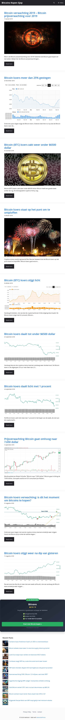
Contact (39, 712)
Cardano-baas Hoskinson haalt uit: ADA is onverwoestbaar (28, 642)
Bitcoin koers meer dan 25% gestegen (27, 78)
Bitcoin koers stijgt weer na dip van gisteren (31, 553)
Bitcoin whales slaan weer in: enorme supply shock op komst (29, 648)
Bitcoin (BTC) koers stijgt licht (22, 280)
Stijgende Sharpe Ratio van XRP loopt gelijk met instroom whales (30, 700)
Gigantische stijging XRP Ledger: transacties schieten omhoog (29, 681)
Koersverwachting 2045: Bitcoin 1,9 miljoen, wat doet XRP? (28, 674)
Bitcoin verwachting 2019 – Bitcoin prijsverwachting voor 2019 (25, 14)
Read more (9, 64)
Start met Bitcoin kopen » (32, 624)
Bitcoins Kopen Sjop (12, 2)
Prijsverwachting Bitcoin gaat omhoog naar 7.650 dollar (30, 440)
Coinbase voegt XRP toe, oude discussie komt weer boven (28, 661)
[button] (54, 3)
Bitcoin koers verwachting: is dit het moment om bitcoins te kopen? (31, 499)
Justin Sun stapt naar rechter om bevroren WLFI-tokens (27, 655)
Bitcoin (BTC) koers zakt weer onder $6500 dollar (30, 146)
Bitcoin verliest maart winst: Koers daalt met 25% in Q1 (27, 694)
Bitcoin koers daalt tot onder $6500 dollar (29, 334)
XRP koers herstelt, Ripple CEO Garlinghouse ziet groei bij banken (30, 668)
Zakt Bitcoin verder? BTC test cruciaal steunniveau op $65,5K (29, 687)
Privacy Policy (27, 712)
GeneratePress (41, 717)
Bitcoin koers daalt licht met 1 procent (27, 386)
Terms (34, 712)
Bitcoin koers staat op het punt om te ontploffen (27, 211)
